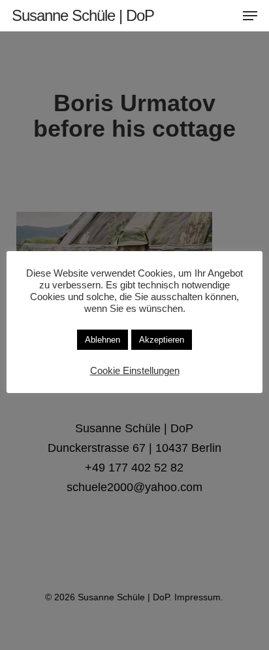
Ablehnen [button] (102, 340)
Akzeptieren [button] (161, 340)
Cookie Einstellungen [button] (135, 371)
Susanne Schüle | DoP (83, 16)
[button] (250, 15)
